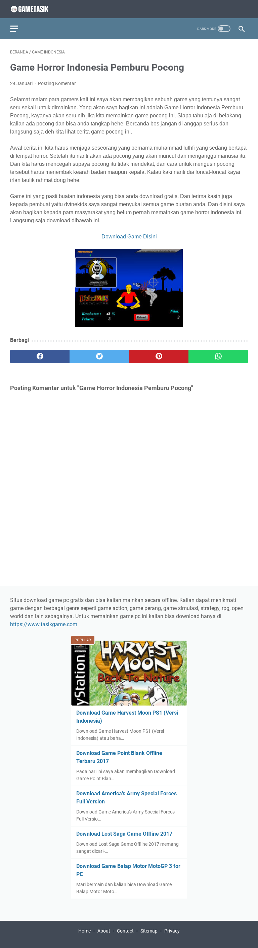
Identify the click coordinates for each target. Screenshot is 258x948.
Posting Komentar (57, 83)
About (103, 931)
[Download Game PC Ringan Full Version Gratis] (35, 9)
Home (84, 931)
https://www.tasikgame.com (43, 624)
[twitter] (99, 356)
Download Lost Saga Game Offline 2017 (124, 834)
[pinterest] (158, 356)
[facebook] (40, 356)
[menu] (18, 29)
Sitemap (149, 931)
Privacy (172, 931)
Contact (125, 931)
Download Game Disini (129, 236)
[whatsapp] (218, 356)
